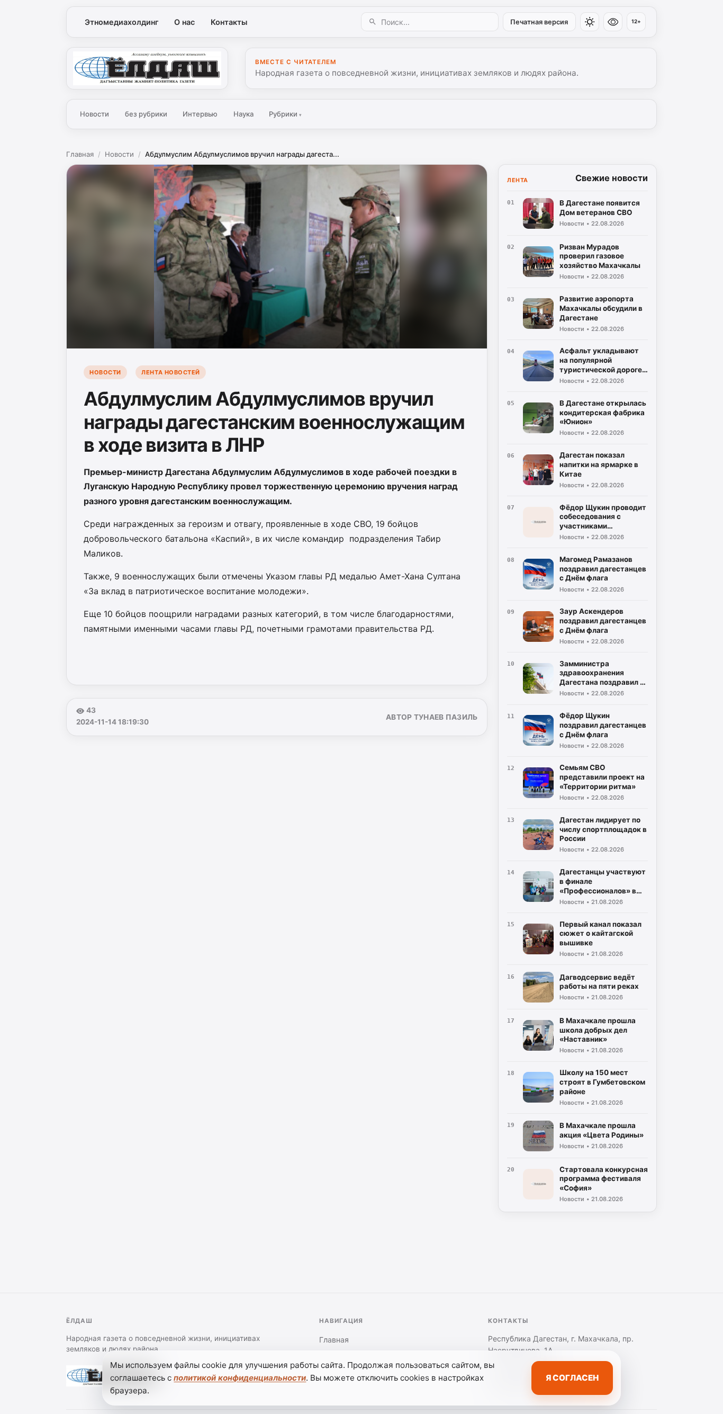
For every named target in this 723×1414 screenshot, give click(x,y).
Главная (80, 154)
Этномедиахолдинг (122, 21)
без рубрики (146, 114)
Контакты (229, 21)
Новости (94, 114)
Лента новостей (170, 372)
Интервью (200, 114)
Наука (243, 114)
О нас (184, 21)
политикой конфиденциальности (240, 1378)
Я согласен (572, 1378)
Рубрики (285, 114)
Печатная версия (539, 22)
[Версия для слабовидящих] (612, 21)
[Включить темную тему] (589, 21)
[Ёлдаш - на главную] (147, 68)
